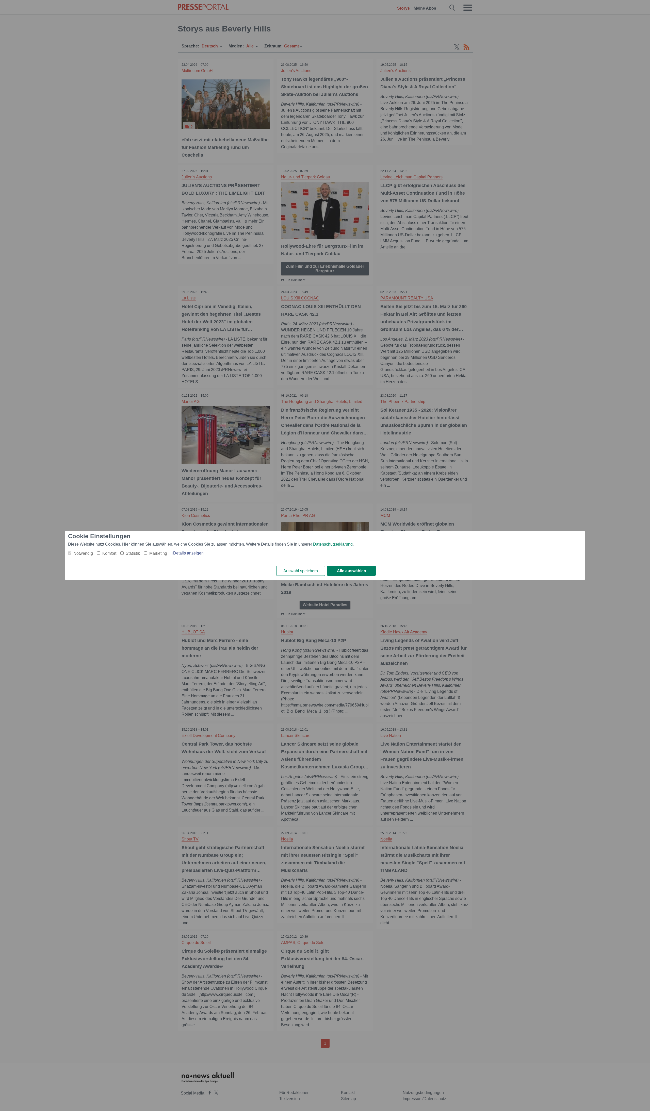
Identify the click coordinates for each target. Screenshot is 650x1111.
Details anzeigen (188, 553)
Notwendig (83, 553)
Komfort (109, 553)
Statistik (133, 553)
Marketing (158, 553)
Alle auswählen (351, 571)
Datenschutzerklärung (333, 544)
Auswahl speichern (300, 571)
